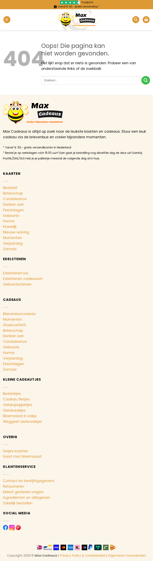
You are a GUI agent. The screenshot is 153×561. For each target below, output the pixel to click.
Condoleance (15, 199)
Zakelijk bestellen (17, 503)
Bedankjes (12, 393)
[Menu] (6, 19)
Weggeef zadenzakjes (22, 421)
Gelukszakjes (14, 410)
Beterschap (13, 193)
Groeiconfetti (14, 325)
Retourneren (13, 486)
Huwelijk (10, 226)
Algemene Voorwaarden (127, 555)
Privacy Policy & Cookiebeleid (82, 555)
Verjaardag (13, 243)
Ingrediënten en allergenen (26, 497)
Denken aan (13, 204)
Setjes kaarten (15, 451)
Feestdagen (13, 210)
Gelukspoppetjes (17, 404)
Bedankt (10, 187)
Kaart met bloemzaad (22, 456)
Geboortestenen (17, 284)
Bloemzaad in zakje (20, 416)
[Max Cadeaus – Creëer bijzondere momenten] (76, 19)
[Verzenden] (145, 80)
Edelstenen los (15, 273)
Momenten (12, 237)
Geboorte (11, 215)
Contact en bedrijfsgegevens (28, 480)
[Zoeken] (135, 19)
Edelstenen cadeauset (23, 278)
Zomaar (10, 249)
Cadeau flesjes (16, 399)
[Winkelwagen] (146, 19)
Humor (9, 221)
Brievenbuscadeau (19, 313)
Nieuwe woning (16, 232)
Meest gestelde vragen (23, 492)
